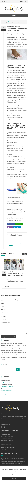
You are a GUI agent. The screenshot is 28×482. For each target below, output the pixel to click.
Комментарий (5, 323)
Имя (2, 303)
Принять (14, 478)
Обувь (12, 21)
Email (3, 310)
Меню (21, 1)
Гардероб (20, 234)
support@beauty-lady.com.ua (8, 394)
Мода (8, 21)
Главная (3, 21)
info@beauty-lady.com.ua (7, 382)
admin (20, 235)
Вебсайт (3, 316)
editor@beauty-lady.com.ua (7, 386)
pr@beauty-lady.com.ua (6, 390)
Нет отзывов (13, 235)
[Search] (18, 369)
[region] (14, 474)
